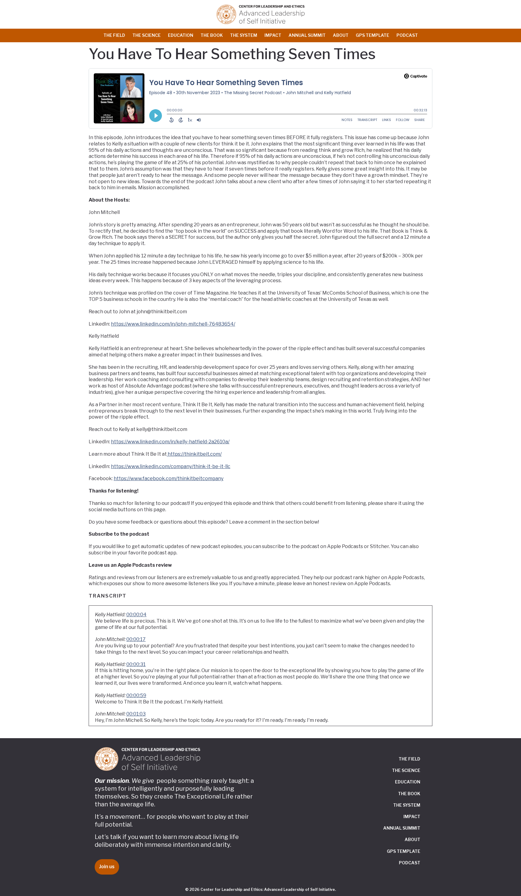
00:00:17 (136, 639)
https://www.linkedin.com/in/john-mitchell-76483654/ (173, 324)
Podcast (407, 35)
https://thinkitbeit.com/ (195, 454)
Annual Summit (307, 35)
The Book (212, 35)
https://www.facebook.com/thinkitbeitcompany (168, 478)
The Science (146, 35)
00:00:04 (136, 614)
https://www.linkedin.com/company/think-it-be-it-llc (170, 466)
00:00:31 (136, 664)
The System (243, 35)
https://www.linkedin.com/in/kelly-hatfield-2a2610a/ (170, 442)
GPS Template (372, 35)
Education (180, 35)
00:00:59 (136, 695)
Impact (272, 35)
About (341, 35)
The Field (114, 35)
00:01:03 (136, 714)
